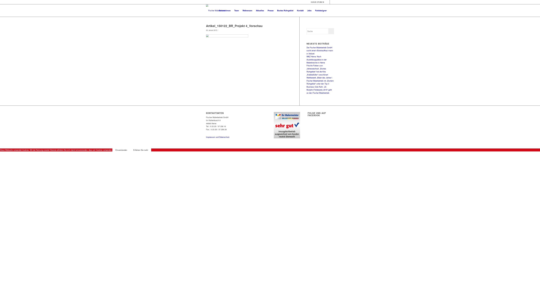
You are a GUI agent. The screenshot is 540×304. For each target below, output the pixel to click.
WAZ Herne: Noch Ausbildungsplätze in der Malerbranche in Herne (317, 59)
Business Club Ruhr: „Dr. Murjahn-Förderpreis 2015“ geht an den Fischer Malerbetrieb (319, 89)
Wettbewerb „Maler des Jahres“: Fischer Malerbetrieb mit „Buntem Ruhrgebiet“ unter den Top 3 (320, 80)
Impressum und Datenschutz (218, 137)
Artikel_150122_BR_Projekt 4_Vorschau (234, 26)
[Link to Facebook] (328, 2)
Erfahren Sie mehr (140, 150)
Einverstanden (121, 150)
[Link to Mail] (332, 2)
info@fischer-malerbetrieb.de (217, 132)
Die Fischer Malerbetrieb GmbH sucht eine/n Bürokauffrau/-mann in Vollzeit (320, 50)
